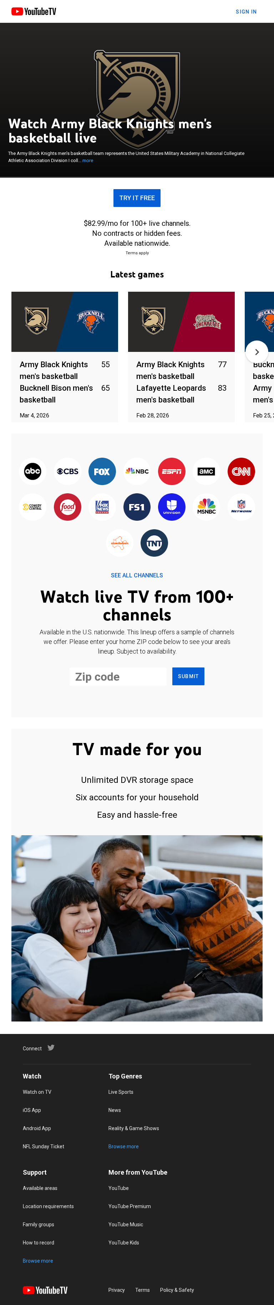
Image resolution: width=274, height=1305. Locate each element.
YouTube (118, 1188)
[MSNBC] (206, 507)
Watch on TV (37, 1092)
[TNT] (154, 543)
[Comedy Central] (32, 507)
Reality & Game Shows (133, 1128)
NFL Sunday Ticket (43, 1146)
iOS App (32, 1110)
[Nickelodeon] (119, 543)
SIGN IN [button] (246, 12)
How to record (38, 1243)
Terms (142, 1290)
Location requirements (48, 1206)
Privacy (116, 1290)
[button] (256, 351)
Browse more (123, 1146)
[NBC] (137, 472)
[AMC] (206, 472)
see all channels (137, 575)
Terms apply (137, 253)
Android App (37, 1128)
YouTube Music (125, 1224)
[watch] (64, 322)
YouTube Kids (123, 1243)
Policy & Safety (177, 1290)
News (114, 1110)
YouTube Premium (129, 1206)
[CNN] (241, 472)
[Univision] (171, 507)
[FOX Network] (102, 472)
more (87, 160)
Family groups (38, 1224)
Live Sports (120, 1092)
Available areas (40, 1188)
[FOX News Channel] (102, 507)
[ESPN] (171, 472)
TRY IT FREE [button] (137, 198)
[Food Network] (67, 507)
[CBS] (67, 472)
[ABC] (32, 472)
